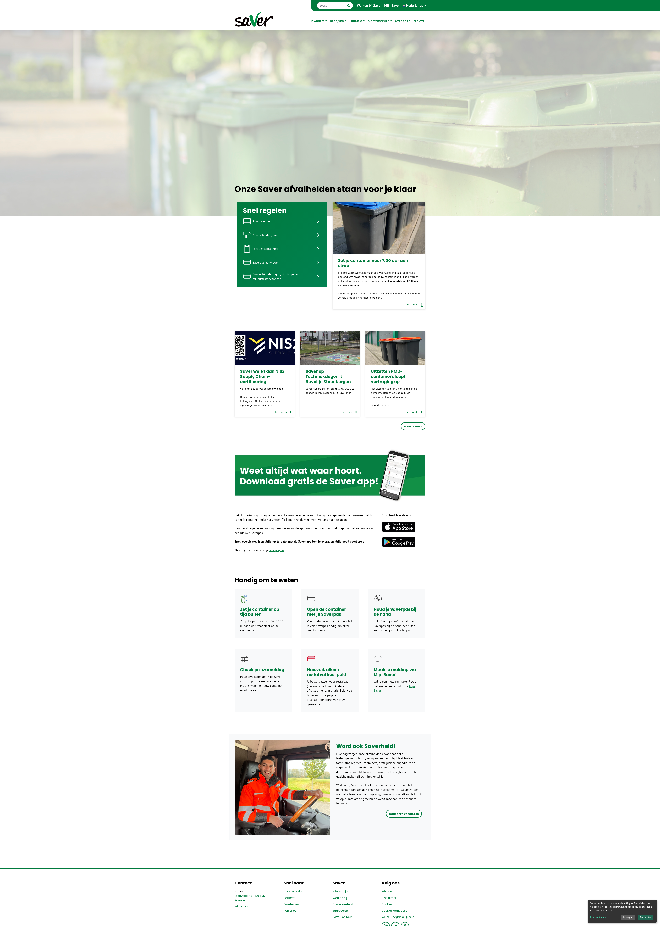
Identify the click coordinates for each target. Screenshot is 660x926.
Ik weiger (628, 917)
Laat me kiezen (598, 917)
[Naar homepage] (254, 20)
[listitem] (282, 221)
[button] (414, 5)
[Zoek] (348, 5)
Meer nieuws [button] (413, 426)
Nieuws (419, 21)
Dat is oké (645, 917)
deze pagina (276, 550)
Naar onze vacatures (404, 814)
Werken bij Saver (369, 5)
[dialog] (622, 911)
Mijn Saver (392, 5)
